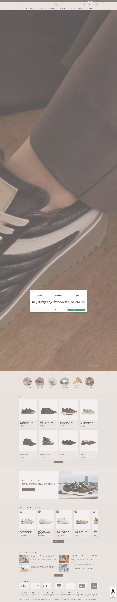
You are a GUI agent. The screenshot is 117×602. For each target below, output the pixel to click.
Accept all (76, 309)
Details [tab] (77, 295)
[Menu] (115, 588)
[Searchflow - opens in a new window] (83, 291)
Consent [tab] (40, 295)
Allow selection (58, 309)
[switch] (113, 596)
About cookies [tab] (58, 295)
